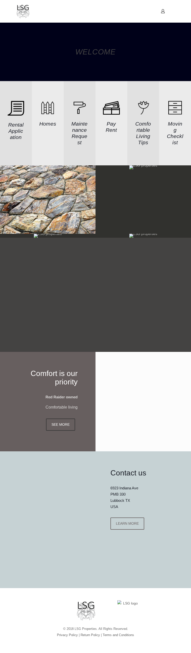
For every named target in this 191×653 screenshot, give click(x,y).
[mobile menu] (145, 11)
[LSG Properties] (22, 11)
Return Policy (90, 635)
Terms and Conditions (118, 635)
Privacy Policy (67, 635)
